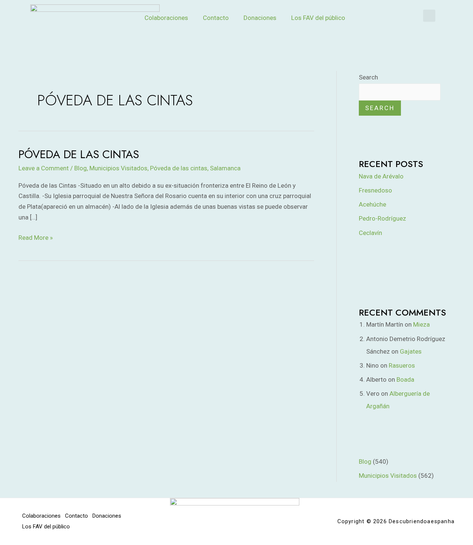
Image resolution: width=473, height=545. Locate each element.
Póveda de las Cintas (78, 154)
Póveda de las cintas (178, 168)
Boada (405, 379)
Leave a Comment (43, 168)
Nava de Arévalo (381, 176)
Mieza (421, 324)
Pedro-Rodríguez (382, 218)
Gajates (411, 351)
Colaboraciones (166, 17)
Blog (80, 168)
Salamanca (225, 168)
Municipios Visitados (118, 168)
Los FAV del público (318, 17)
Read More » (35, 236)
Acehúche (372, 204)
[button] (429, 16)
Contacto (216, 17)
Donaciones (260, 17)
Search (368, 77)
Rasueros (402, 365)
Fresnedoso (375, 190)
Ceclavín (370, 232)
